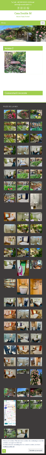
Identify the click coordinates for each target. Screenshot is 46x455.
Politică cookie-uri (8, 446)
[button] (9, 114)
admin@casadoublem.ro (23, 5)
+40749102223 (22, 2)
